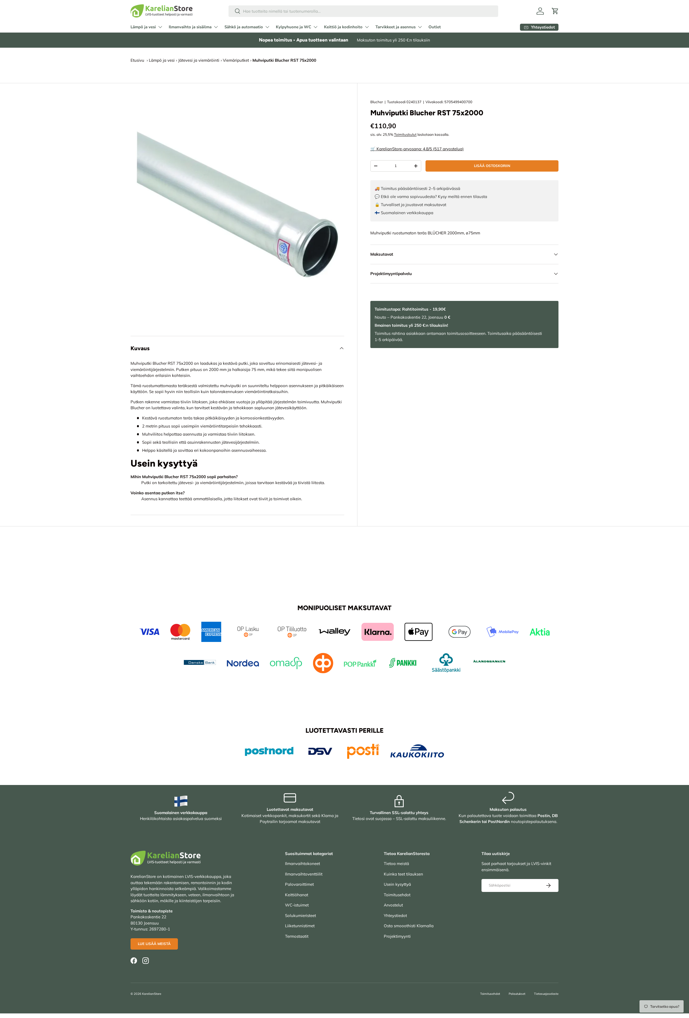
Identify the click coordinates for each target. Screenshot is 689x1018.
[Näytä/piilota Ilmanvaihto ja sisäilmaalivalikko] (216, 27)
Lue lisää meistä (154, 943)
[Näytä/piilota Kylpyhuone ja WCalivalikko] (315, 27)
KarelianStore (151, 994)
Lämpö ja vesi (143, 27)
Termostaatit (296, 936)
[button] (555, 11)
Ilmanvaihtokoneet (302, 863)
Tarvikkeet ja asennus (395, 27)
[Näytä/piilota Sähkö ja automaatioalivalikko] (267, 27)
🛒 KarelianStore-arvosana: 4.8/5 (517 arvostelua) (417, 148)
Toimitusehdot (397, 894)
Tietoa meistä (396, 863)
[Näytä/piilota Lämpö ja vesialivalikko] (160, 27)
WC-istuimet (297, 905)
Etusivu (137, 60)
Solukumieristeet (300, 915)
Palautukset (517, 994)
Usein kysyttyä (397, 884)
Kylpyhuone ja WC (293, 27)
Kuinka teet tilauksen (403, 874)
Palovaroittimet (299, 884)
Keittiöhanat (296, 894)
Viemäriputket (236, 60)
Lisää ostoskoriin (492, 166)
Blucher (376, 102)
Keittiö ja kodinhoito (343, 27)
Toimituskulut (405, 134)
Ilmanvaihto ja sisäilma (190, 27)
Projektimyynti (397, 936)
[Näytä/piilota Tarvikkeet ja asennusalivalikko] (420, 27)
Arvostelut (393, 905)
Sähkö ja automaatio (243, 27)
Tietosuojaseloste (546, 994)
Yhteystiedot (395, 915)
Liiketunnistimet (300, 925)
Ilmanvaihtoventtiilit (303, 874)
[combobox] (363, 11)
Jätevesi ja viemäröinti (198, 60)
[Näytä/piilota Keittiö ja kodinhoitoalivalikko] (367, 27)
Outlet (434, 27)
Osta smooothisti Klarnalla (409, 925)
